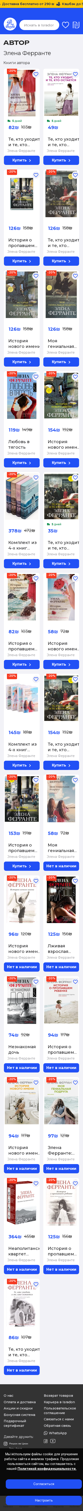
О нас (8, 1396)
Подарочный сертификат (15, 1423)
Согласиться (43, 1484)
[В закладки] (28, 71)
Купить (19, 160)
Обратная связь (57, 1426)
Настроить (44, 1500)
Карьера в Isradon (59, 1402)
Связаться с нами (59, 1419)
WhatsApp (58, 1433)
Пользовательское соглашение (60, 1410)
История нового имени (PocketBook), (24, 1153)
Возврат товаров (58, 1396)
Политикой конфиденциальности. (47, 1469)
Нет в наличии (61, 866)
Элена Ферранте (21, 151)
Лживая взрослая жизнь (58, 951)
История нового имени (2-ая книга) (64, 447)
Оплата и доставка (20, 1402)
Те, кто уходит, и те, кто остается (64, 246)
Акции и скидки (18, 1408)
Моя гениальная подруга (61, 346)
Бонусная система (19, 1415)
